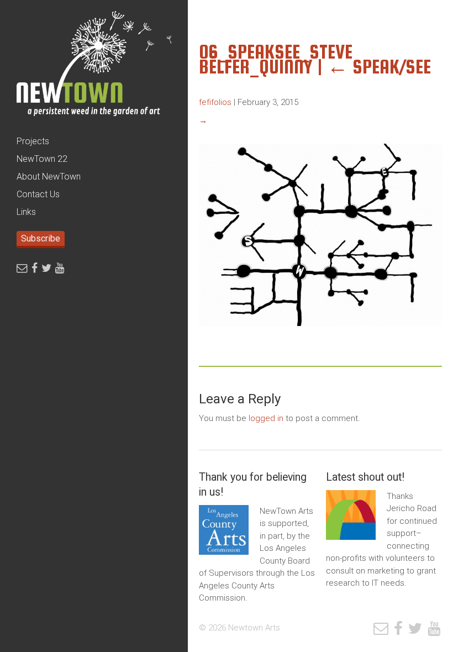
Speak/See (379, 66)
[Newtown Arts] (94, 66)
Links (26, 212)
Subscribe (40, 238)
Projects (33, 141)
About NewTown (49, 176)
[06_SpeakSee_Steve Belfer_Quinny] (320, 334)
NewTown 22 (42, 159)
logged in (266, 418)
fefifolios (215, 102)
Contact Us (38, 194)
